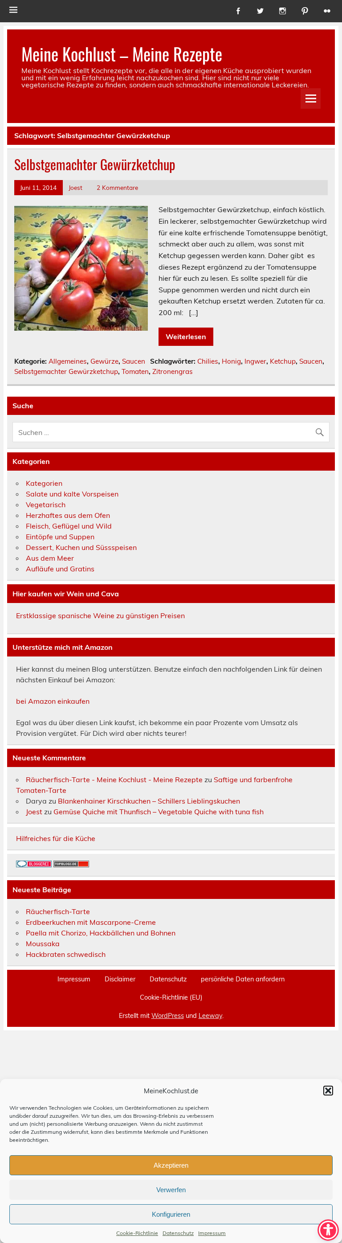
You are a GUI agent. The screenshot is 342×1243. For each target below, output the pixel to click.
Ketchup (283, 361)
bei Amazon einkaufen (53, 701)
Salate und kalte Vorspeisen (72, 493)
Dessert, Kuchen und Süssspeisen (81, 547)
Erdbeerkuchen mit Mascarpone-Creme (91, 922)
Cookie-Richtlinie (137, 1233)
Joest (75, 187)
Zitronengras (172, 371)
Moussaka (43, 943)
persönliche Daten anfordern (243, 979)
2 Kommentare (117, 187)
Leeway (210, 1016)
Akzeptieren (171, 1165)
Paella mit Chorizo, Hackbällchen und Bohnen (100, 932)
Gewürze (104, 361)
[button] (328, 1090)
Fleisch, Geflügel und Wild (69, 525)
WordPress (167, 1016)
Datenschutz (178, 1233)
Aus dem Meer (50, 558)
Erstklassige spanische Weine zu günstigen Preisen (100, 615)
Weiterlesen (186, 336)
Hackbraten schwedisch (66, 954)
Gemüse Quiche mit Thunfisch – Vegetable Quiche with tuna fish (158, 811)
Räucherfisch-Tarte (58, 911)
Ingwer (255, 361)
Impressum (212, 1233)
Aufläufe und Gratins (60, 568)
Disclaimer (120, 979)
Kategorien (44, 483)
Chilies (207, 361)
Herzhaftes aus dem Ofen (68, 515)
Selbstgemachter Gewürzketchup (94, 164)
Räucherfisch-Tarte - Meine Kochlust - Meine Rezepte (114, 779)
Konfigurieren (171, 1214)
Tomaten (135, 371)
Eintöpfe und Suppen (60, 536)
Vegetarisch (45, 504)
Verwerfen (171, 1190)
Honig (231, 361)
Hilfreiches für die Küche (55, 838)
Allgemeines (68, 361)
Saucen (133, 361)
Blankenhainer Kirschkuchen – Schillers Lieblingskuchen (149, 800)
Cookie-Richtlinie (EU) (171, 997)
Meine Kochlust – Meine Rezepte (121, 53)
